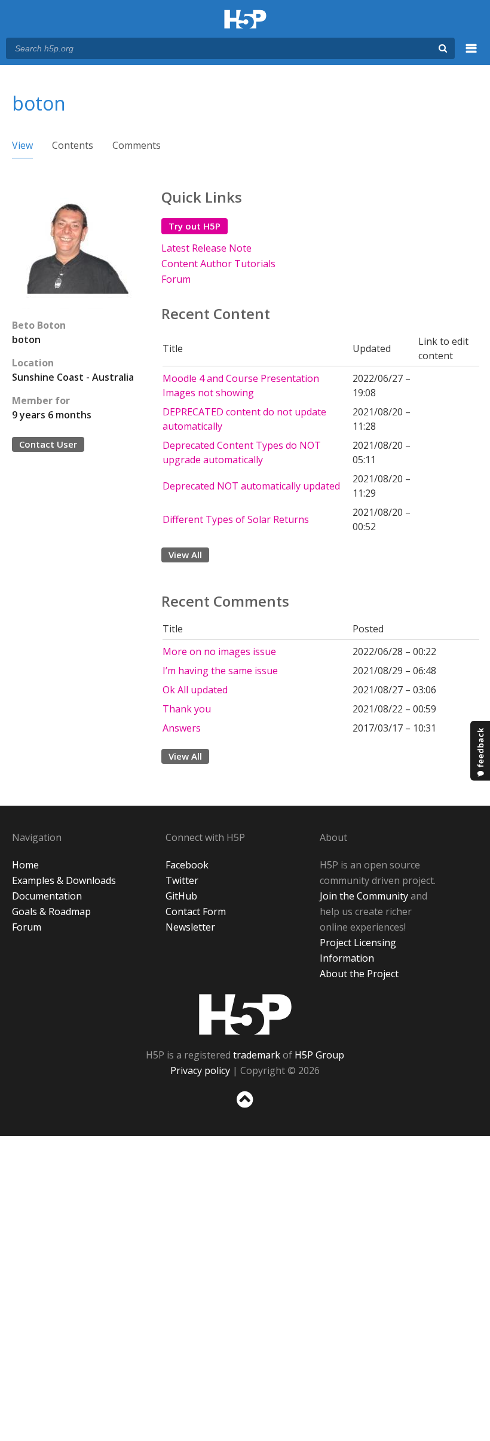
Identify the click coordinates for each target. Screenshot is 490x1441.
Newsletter (190, 927)
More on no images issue (219, 651)
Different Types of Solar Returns (236, 519)
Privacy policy (200, 1070)
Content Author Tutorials (218, 263)
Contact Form (196, 911)
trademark (256, 1054)
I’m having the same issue (220, 670)
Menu (471, 55)
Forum (176, 279)
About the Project (359, 973)
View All (185, 555)
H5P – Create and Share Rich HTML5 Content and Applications (245, 20)
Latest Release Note (206, 248)
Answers (182, 728)
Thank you (187, 708)
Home (25, 864)
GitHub (181, 895)
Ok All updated (195, 689)
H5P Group (319, 1054)
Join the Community (364, 895)
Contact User (48, 444)
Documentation (47, 895)
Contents (72, 145)
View (22, 145)
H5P (245, 1014)
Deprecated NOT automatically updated (251, 485)
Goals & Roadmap (51, 911)
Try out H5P (194, 226)
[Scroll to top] (245, 1110)
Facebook (187, 864)
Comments (136, 145)
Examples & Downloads (64, 880)
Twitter (182, 880)
